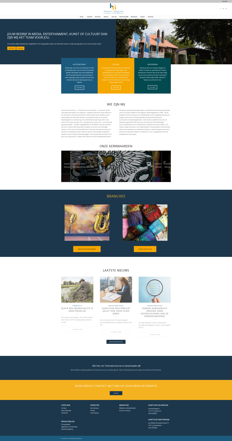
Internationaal (66, 411)
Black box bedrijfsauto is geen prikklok (77, 309)
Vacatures (64, 413)
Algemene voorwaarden (69, 427)
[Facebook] (220, 8)
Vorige (64, 299)
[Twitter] (223, 8)
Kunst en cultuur (125, 411)
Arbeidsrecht (77, 306)
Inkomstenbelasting (115, 306)
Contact (63, 408)
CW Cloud (224, 1)
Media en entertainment (127, 408)
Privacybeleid (65, 424)
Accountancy (94, 408)
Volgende (168, 299)
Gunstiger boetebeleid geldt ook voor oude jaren (116, 311)
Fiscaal (92, 411)
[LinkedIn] (226, 8)
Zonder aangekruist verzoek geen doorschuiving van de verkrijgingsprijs (154, 312)
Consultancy (94, 413)
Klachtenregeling (67, 429)
